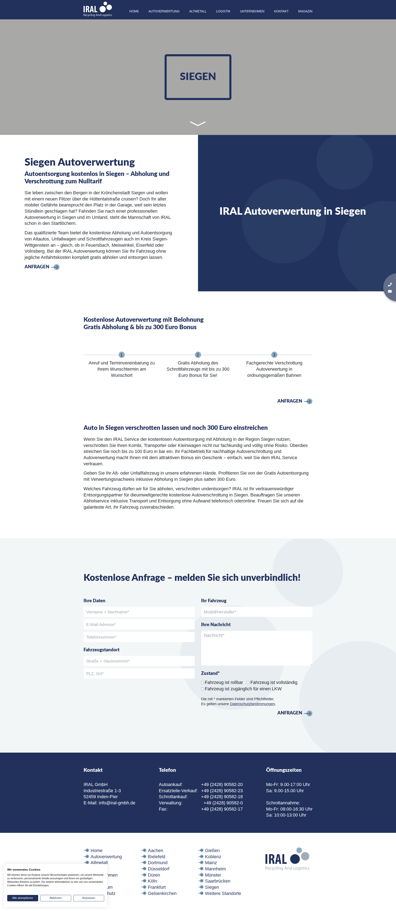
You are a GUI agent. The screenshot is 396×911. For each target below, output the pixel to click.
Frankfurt (157, 887)
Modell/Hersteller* (220, 612)
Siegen (212, 887)
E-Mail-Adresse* (101, 624)
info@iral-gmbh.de (117, 802)
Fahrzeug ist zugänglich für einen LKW (243, 688)
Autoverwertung (164, 11)
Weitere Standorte (223, 893)
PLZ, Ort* (95, 673)
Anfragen (37, 267)
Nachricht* (214, 635)
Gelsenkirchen (162, 893)
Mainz (211, 862)
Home (134, 11)
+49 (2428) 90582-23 (222, 790)
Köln (152, 881)
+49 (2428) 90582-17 (222, 809)
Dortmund (157, 862)
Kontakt (281, 11)
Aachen (155, 850)
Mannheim (215, 868)
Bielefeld (156, 856)
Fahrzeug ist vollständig (273, 682)
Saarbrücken (217, 881)
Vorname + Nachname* (107, 612)
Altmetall (197, 11)
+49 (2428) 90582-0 (223, 802)
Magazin (305, 11)
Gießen (212, 850)
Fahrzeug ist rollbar (224, 682)
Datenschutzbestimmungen (252, 704)
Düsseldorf (158, 868)
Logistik (223, 11)
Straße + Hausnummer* (108, 661)
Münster (213, 875)
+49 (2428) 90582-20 (222, 784)
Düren (154, 875)
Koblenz (213, 856)
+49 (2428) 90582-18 (222, 796)
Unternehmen (252, 11)
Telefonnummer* (101, 637)
